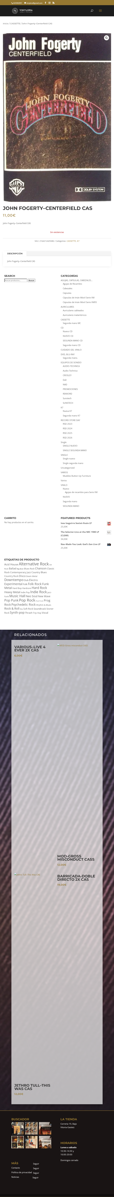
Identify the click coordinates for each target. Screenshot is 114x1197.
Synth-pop (17, 612)
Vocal (45, 612)
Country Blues (39, 572)
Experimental (13, 584)
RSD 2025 (67, 433)
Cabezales (67, 288)
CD (62, 327)
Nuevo (66, 488)
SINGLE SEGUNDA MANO (75, 450)
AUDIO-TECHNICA (71, 366)
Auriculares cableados (73, 310)
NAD (65, 384)
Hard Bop (17, 588)
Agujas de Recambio (72, 283)
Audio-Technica (70, 370)
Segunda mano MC (72, 323)
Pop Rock (27, 600)
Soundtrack (40, 608)
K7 (78, 241)
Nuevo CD (67, 331)
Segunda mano (70, 501)
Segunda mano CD (71, 345)
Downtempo (13, 579)
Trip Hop (37, 612)
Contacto (15, 1167)
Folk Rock (35, 584)
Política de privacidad (21, 1172)
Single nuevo (69, 458)
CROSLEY (67, 375)
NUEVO (66, 496)
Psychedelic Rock (23, 604)
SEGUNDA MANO (71, 506)
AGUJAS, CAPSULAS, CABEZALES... (77, 280)
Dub (26, 580)
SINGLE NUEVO (70, 445)
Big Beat (20, 569)
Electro (33, 580)
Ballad (12, 568)
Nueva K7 (67, 411)
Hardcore (26, 588)
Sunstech (67, 398)
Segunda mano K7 (71, 415)
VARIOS (64, 472)
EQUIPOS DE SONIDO (71, 362)
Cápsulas (67, 293)
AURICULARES (67, 306)
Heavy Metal (12, 592)
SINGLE (64, 454)
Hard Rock (39, 587)
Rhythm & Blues (43, 605)
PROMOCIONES (70, 389)
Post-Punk (39, 601)
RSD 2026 (67, 437)
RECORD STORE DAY (70, 420)
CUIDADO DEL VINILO (71, 349)
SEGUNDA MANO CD (73, 340)
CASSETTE (15, 23)
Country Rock (11, 576)
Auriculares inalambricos (74, 315)
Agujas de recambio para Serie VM (81, 492)
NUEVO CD (68, 336)
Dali (65, 379)
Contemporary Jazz (20, 572)
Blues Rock (29, 568)
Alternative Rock (34, 564)
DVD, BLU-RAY (68, 354)
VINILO (64, 485)
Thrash (28, 612)
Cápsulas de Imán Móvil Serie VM (78, 297)
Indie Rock (38, 591)
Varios (64, 480)
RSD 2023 (67, 423)
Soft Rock (28, 608)
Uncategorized (68, 467)
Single (63, 442)
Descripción (15, 253)
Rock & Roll (11, 608)
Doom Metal (31, 576)
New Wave (44, 596)
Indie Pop (25, 592)
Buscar (31, 280)
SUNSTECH (68, 402)
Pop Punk (11, 600)
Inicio (5, 23)
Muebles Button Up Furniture (77, 475)
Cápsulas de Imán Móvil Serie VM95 (80, 302)
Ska (21, 609)
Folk (25, 584)
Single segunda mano (73, 463)
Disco (22, 576)
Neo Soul (31, 596)
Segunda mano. (70, 357)
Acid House (11, 564)
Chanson (40, 568)
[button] (106, 37)
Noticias (15, 1177)
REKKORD (67, 393)
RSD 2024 (67, 428)
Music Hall (17, 596)
